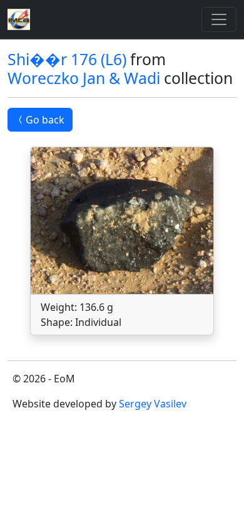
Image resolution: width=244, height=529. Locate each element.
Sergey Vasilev (152, 404)
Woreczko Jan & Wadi (84, 78)
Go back (45, 120)
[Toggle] (218, 19)
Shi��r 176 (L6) (67, 59)
